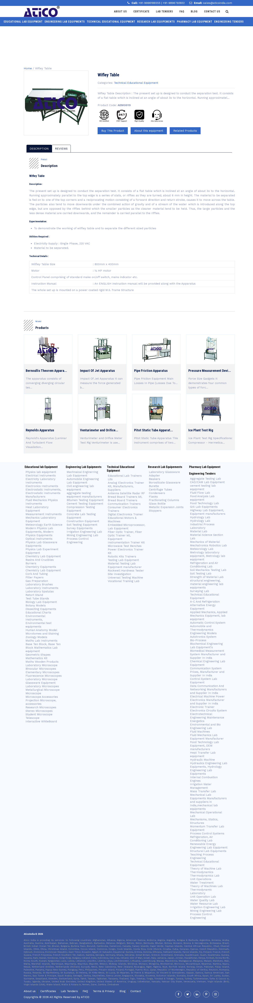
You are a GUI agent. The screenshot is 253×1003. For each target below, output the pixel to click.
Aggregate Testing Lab (205, 478)
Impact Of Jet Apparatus (97, 371)
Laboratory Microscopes (42, 686)
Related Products (185, 130)
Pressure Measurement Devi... (209, 371)
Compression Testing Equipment (81, 508)
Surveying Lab (199, 591)
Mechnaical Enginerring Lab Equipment (82, 473)
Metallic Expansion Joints (166, 507)
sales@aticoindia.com (217, 3)
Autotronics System (203, 636)
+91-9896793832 (174, 3)
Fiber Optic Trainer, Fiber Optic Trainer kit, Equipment (125, 535)
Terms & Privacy (104, 991)
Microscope (33, 693)
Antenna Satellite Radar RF (126, 493)
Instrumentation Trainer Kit (126, 542)
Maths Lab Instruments (41, 640)
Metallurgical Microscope (43, 689)
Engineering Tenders (229, 21)
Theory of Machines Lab (206, 886)
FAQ (85, 991)
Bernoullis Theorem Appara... (46, 371)
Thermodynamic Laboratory (201, 891)
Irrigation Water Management (201, 786)
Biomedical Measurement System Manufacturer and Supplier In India (207, 654)
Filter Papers (35, 577)
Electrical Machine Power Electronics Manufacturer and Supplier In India (207, 700)
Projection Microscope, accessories (41, 702)
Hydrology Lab (200, 517)
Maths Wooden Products (42, 661)
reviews (61, 148)
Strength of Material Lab (207, 577)
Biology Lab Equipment (41, 602)
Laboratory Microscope (41, 665)
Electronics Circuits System (208, 710)
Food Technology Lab (204, 503)
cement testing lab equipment (203, 487)
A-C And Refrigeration (205, 601)
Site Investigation (119, 574)
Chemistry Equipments (41, 567)
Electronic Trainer (202, 707)
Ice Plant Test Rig (200, 430)
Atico (85, 997)
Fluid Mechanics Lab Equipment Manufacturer (207, 736)
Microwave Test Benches (125, 546)
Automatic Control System (207, 622)
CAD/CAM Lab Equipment (207, 482)
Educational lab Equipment (23, 21)
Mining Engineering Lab (82, 535)
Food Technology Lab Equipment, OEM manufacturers (204, 745)
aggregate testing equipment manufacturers (84, 494)
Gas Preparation (37, 581)
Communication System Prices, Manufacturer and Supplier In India (207, 672)
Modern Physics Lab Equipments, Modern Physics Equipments (40, 532)
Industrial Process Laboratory (202, 526)
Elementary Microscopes (43, 672)
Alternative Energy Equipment (203, 606)
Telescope (32, 718)
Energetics (197, 721)
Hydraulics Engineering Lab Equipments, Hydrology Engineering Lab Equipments (208, 768)
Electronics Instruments (42, 486)
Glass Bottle (157, 503)
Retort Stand (34, 595)
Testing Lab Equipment (123, 560)
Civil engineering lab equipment (80, 487)
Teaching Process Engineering (202, 856)
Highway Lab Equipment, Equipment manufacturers (207, 512)
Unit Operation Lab (203, 896)
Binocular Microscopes (41, 668)
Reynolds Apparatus (40, 430)
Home (28, 68)
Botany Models (36, 605)
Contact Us (212, 11)
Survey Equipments (80, 528)
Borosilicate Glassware (164, 482)
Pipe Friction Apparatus (151, 371)
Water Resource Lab (204, 903)
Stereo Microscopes (39, 711)
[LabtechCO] (42, 11)
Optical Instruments (39, 538)
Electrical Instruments (41, 475)
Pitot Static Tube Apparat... (153, 430)
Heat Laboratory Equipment (37, 508)
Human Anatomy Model (41, 630)
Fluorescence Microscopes (44, 675)
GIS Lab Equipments (204, 506)
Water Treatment (202, 882)
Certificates (48, 991)
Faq (181, 11)
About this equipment (148, 130)
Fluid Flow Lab (200, 492)
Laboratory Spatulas (40, 591)
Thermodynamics (201, 872)
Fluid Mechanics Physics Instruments (42, 501)
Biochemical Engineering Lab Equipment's (206, 645)
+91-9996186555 (150, 3)
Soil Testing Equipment (82, 524)
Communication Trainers (124, 503)
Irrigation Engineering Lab (84, 531)
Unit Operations (200, 879)
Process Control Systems (207, 833)
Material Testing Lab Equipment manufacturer (125, 565)
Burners (31, 563)
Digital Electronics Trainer (125, 514)
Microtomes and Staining (42, 633)
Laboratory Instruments (42, 588)
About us (30, 991)
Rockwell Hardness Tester (126, 570)
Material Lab (198, 531)
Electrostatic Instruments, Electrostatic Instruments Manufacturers (43, 493)
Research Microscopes (41, 707)
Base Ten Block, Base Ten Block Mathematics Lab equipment (43, 647)
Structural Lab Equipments (208, 851)
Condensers (157, 493)
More (123, 30)
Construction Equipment (83, 521)
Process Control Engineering (78, 540)
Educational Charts (38, 612)
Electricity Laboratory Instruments (40, 480)
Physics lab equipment (41, 472)
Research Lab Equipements (156, 21)
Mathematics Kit (36, 658)
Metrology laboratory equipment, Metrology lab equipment (207, 556)
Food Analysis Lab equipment (202, 498)
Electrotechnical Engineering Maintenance (207, 715)
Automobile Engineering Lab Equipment (83, 480)
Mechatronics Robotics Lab (208, 545)
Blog (194, 11)
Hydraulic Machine (202, 759)
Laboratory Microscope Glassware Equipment (41, 681)
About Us (120, 11)
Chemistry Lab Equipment (43, 556)
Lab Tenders (164, 11)
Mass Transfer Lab (203, 791)
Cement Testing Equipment (85, 503)
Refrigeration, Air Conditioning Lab (201, 838)
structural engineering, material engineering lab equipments (206, 584)
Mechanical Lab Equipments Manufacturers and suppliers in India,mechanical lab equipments (208, 802)
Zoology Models (36, 637)
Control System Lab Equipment (203, 680)
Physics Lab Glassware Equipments (41, 544)
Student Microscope (39, 714)
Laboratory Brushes (39, 584)
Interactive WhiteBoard (41, 721)
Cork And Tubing (37, 574)
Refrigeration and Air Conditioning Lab (204, 564)
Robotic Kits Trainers (122, 556)
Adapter (154, 475)
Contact (135, 991)
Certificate (141, 11)
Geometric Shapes (38, 654)
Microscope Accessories (42, 696)
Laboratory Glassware (164, 472)
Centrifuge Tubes (160, 489)
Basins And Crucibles (40, 559)
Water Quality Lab (202, 900)
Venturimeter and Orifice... (99, 430)
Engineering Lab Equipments (65, 21)
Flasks (153, 496)
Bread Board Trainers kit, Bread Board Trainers (125, 498)
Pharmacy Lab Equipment (194, 21)
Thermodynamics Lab (204, 875)
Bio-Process (198, 640)
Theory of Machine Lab (205, 868)
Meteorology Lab (201, 549)
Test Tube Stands (37, 598)
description (39, 148)
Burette (154, 486)
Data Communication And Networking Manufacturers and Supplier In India (208, 689)
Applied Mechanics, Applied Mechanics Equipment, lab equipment (208, 615)
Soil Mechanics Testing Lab (208, 570)
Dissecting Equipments (41, 609)
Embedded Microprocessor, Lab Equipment (126, 526)
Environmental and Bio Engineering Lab (205, 726)
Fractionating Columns (164, 500)
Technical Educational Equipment (111, 21)
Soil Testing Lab (200, 573)
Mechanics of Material (205, 542)
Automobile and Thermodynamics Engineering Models (203, 630)
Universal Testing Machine (125, 577)
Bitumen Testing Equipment (85, 500)
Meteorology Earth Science (44, 524)
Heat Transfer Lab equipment (203, 754)
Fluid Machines (200, 731)
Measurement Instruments (44, 514)
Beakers (154, 479)
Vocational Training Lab (123, 581)
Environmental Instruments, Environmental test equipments (38, 621)
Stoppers (155, 510)
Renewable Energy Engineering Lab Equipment (208, 845)
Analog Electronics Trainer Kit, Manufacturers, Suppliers (126, 486)
